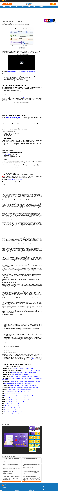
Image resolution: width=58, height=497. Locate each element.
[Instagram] (9, 4)
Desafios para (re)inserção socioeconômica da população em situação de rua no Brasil (24, 381)
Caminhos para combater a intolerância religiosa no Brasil (19, 399)
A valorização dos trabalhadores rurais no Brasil (31, 370)
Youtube (45, 489)
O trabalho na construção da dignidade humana (12, 413)
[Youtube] (3, 4)
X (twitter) (45, 491)
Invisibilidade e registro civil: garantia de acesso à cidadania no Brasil (23, 385)
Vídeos (16, 489)
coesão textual (31, 358)
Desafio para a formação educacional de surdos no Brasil (14, 397)
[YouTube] (47, 20)
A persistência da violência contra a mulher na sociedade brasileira (16, 403)
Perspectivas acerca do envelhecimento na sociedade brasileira (22, 368)
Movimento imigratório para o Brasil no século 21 (13, 409)
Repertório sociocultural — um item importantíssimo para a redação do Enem (21, 71)
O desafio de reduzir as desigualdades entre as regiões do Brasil (18, 391)
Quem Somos (4, 487)
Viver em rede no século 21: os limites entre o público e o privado (16, 411)
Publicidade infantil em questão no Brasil (11, 405)
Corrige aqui (31, 489)
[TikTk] (54, 20)
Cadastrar (16, 486)
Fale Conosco (17, 490)
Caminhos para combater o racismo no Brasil (17, 401)
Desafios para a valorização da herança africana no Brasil (21, 374)
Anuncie (3, 488)
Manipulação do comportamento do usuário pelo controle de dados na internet (18, 395)
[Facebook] (51, 20)
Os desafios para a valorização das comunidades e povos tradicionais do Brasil (18, 383)
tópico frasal (7, 154)
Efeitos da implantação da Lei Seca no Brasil (12, 407)
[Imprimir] (20, 48)
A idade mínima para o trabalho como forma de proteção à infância (23, 372)
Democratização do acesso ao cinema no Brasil (12, 393)
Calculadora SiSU (31, 490)
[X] (7, 4)
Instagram (45, 488)
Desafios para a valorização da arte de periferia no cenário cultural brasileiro (25, 376)
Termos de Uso (4, 491)
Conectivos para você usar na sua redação (14, 179)
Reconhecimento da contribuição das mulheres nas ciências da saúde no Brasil (23, 387)
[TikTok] (5, 4)
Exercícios (30, 486)
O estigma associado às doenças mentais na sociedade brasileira (19, 389)
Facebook (45, 486)
